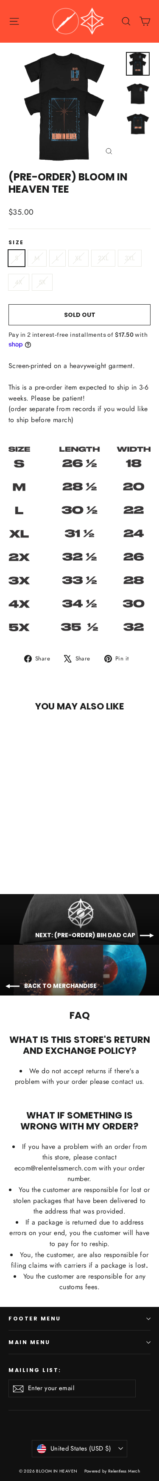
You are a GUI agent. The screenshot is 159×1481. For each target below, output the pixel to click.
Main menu (29, 1342)
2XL (103, 258)
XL (78, 258)
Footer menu (34, 1318)
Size (16, 242)
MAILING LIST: (34, 1369)
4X (18, 282)
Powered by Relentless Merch (112, 1471)
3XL (130, 258)
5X (42, 282)
